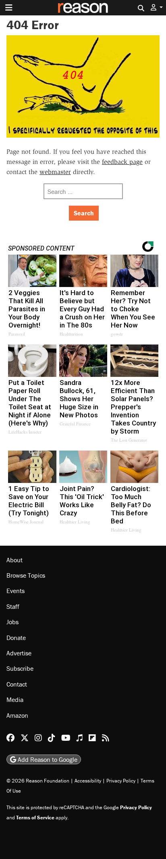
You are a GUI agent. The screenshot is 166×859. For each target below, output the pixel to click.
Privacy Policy (120, 780)
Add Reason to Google (46, 759)
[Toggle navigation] (9, 8)
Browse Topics (25, 575)
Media (14, 699)
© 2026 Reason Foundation (37, 780)
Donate (16, 638)
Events (15, 591)
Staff (12, 606)
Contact (16, 684)
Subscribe (19, 668)
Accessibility (88, 780)
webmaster (55, 172)
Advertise (18, 653)
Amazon (17, 715)
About (14, 560)
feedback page (122, 162)
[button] (157, 7)
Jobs (12, 622)
